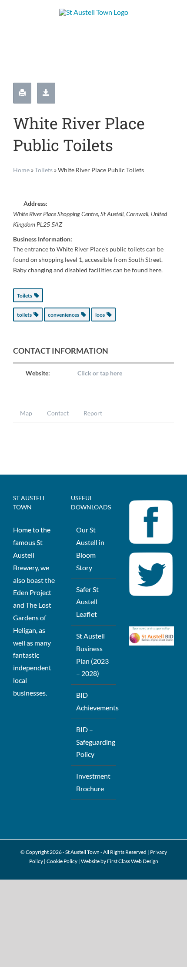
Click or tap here (99, 373)
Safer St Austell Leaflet (87, 602)
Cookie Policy (62, 861)
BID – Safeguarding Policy (93, 742)
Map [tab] (26, 413)
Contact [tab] (58, 413)
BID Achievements (93, 701)
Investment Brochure (93, 782)
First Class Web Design (132, 861)
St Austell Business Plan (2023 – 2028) (92, 654)
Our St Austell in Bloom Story (90, 548)
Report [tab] (92, 413)
